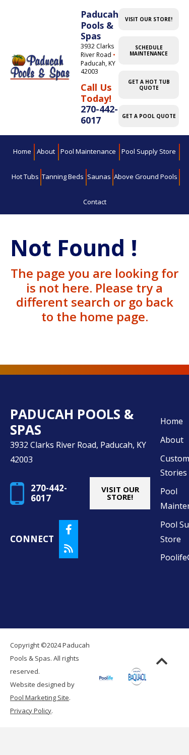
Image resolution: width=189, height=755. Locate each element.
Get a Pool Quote (149, 116)
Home (171, 421)
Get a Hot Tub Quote (149, 84)
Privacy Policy (30, 710)
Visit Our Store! (148, 19)
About (171, 439)
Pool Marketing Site (39, 697)
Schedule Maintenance (149, 50)
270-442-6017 (99, 115)
